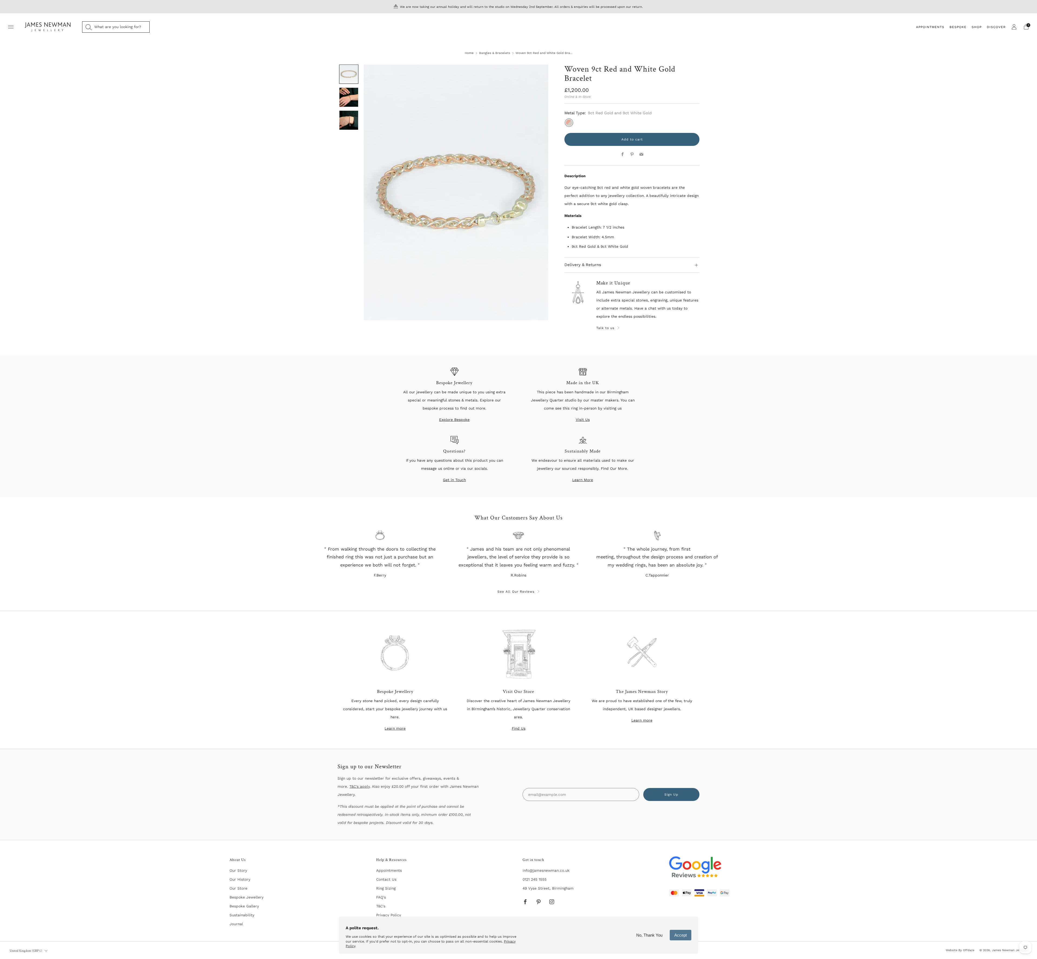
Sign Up (671, 794)
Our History (240, 879)
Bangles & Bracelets (494, 53)
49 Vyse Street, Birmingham (548, 888)
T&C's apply (359, 786)
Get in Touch (454, 480)
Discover (996, 27)
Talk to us (605, 328)
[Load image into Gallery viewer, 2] (349, 97)
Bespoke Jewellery (247, 897)
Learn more (395, 728)
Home (469, 53)
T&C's (380, 906)
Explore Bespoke (454, 419)
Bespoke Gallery (244, 906)
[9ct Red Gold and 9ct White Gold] (569, 123)
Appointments (930, 27)
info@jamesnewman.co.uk (546, 870)
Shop (977, 27)
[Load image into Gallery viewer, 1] (349, 74)
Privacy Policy (388, 915)
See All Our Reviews (515, 591)
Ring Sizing (386, 888)
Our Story (238, 870)
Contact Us (386, 879)
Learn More (582, 480)
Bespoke (958, 27)
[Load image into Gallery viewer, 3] (349, 120)
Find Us (519, 728)
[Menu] (11, 27)
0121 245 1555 (535, 879)
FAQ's (381, 897)
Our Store (238, 888)
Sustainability (242, 915)
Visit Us (583, 419)
